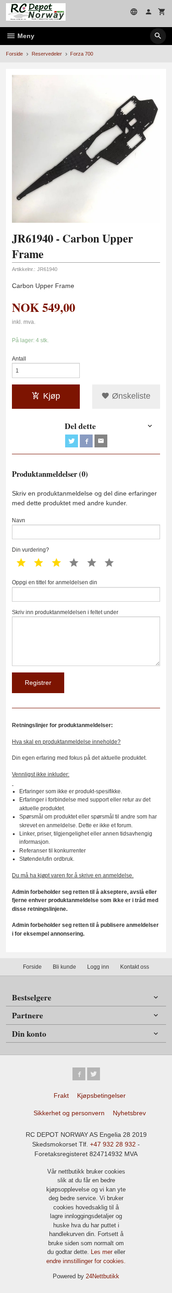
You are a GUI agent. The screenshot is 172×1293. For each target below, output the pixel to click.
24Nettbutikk (102, 1276)
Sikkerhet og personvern (69, 1113)
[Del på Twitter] (71, 441)
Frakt (61, 1095)
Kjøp (51, 396)
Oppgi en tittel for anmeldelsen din (54, 582)
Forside (14, 53)
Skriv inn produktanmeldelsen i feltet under (65, 612)
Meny (25, 36)
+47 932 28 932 (113, 1144)
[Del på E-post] (100, 441)
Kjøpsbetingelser (101, 1095)
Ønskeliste (130, 396)
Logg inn (98, 967)
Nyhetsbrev (129, 1113)
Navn (18, 520)
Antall (19, 359)
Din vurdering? (30, 550)
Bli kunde (64, 967)
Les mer (102, 1251)
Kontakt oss (134, 967)
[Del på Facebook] (86, 441)
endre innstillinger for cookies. (86, 1261)
